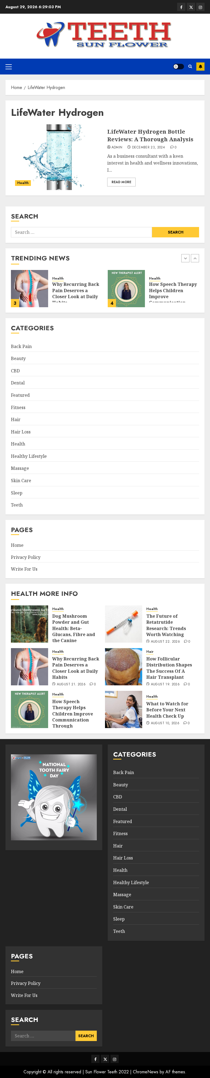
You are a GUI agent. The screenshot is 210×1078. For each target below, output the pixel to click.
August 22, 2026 (165, 642)
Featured (20, 395)
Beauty (18, 358)
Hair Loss (21, 432)
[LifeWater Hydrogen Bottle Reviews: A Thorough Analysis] (57, 157)
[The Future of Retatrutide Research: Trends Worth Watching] (123, 624)
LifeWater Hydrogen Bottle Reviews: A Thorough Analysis (150, 135)
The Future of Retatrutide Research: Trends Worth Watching (166, 625)
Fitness (18, 407)
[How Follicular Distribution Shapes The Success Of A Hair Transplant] (123, 666)
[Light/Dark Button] (178, 66)
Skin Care (21, 481)
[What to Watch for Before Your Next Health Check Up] (123, 709)
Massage (20, 468)
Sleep (16, 493)
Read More (121, 182)
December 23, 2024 (148, 147)
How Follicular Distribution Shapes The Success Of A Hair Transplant (169, 668)
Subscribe (200, 66)
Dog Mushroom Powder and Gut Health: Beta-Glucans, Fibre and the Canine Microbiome (73, 631)
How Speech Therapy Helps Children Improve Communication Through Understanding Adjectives (72, 719)
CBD (15, 371)
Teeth (17, 505)
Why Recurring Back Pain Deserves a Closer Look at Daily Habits (75, 293)
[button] (8, 66)
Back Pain (21, 346)
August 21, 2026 (71, 684)
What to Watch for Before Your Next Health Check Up (167, 710)
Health (23, 182)
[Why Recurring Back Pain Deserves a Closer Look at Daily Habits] (29, 288)
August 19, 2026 (165, 684)
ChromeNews (145, 1072)
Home (17, 545)
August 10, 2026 (165, 723)
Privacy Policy (25, 557)
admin (117, 147)
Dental (18, 383)
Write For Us (24, 569)
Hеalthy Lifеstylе (29, 456)
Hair (16, 419)
